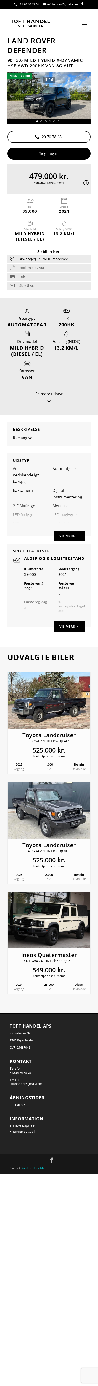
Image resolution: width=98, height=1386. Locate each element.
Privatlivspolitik (24, 1126)
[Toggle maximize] (85, 78)
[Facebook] (82, 4)
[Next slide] (86, 96)
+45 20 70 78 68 (29, 4)
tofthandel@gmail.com (26, 1084)
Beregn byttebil (24, 1131)
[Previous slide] (11, 96)
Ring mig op (49, 153)
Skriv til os (26, 285)
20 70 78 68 (52, 137)
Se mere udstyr (49, 393)
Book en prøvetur (31, 267)
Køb (22, 276)
